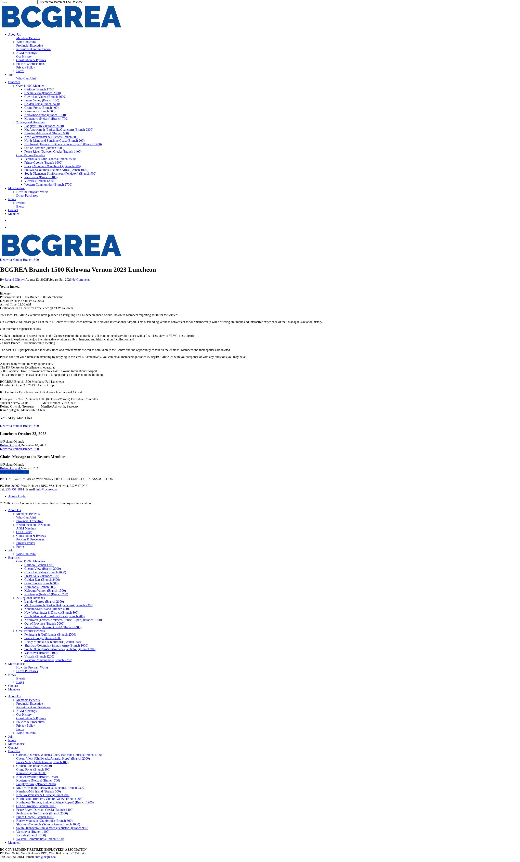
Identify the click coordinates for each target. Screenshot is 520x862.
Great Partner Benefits (30, 631)
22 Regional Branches (30, 598)
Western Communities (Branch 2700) (48, 660)
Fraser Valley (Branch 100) (41, 576)
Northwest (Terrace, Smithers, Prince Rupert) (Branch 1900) (63, 620)
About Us (14, 510)
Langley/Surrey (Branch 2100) (44, 601)
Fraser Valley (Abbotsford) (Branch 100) (42, 762)
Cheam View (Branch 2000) (42, 568)
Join (10, 550)
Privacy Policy (25, 543)
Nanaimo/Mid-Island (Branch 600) (46, 609)
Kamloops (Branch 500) (39, 587)
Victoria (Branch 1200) (39, 656)
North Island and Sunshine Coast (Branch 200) (54, 616)
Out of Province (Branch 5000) (44, 623)
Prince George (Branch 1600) (43, 638)
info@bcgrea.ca (46, 489)
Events (20, 678)
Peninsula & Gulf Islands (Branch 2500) (50, 634)
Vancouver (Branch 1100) (40, 652)
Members (14, 689)
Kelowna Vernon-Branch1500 (19, 259)
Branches (14, 557)
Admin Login (17, 496)
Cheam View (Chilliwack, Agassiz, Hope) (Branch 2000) (53, 758)
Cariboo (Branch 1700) (39, 565)
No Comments (81, 279)
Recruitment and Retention (33, 524)
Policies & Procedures (30, 539)
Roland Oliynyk (15, 279)
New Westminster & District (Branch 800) (51, 612)
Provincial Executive (29, 521)
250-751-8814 (15, 489)
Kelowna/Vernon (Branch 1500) (45, 590)
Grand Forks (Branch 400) (41, 583)
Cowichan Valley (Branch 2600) (45, 572)
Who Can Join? (26, 517)
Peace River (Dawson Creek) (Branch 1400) (52, 627)
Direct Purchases (27, 671)
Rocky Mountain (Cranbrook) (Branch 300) (52, 642)
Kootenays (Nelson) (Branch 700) (46, 594)
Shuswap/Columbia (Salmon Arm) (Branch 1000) (56, 645)
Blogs (20, 682)
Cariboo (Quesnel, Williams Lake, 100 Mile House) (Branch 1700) (59, 755)
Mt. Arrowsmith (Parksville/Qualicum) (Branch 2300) (58, 605)
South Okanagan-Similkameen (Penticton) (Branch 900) (60, 649)
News (12, 674)
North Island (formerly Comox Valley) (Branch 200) (49, 798)
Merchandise (16, 663)
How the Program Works (32, 667)
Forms (20, 546)
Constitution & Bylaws (31, 535)
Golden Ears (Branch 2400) (42, 579)
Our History (24, 532)
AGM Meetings (26, 528)
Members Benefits (28, 513)
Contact (13, 685)
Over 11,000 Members (30, 561)
